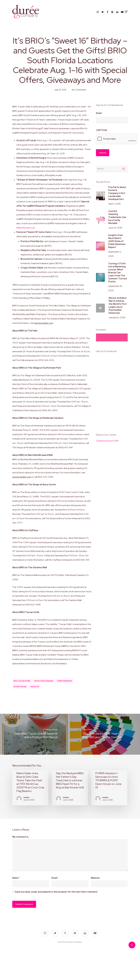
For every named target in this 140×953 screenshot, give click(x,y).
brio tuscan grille (22, 681)
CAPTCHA (101, 130)
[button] (126, 11)
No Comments (79, 89)
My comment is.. (20, 836)
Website (95, 877)
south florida (20, 686)
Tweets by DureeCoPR (107, 440)
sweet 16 (34, 686)
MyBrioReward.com (25, 227)
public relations (64, 681)
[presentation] (117, 139)
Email (99, 113)
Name (16, 877)
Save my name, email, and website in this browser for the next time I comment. (56, 891)
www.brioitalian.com (43, 323)
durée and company (43, 681)
